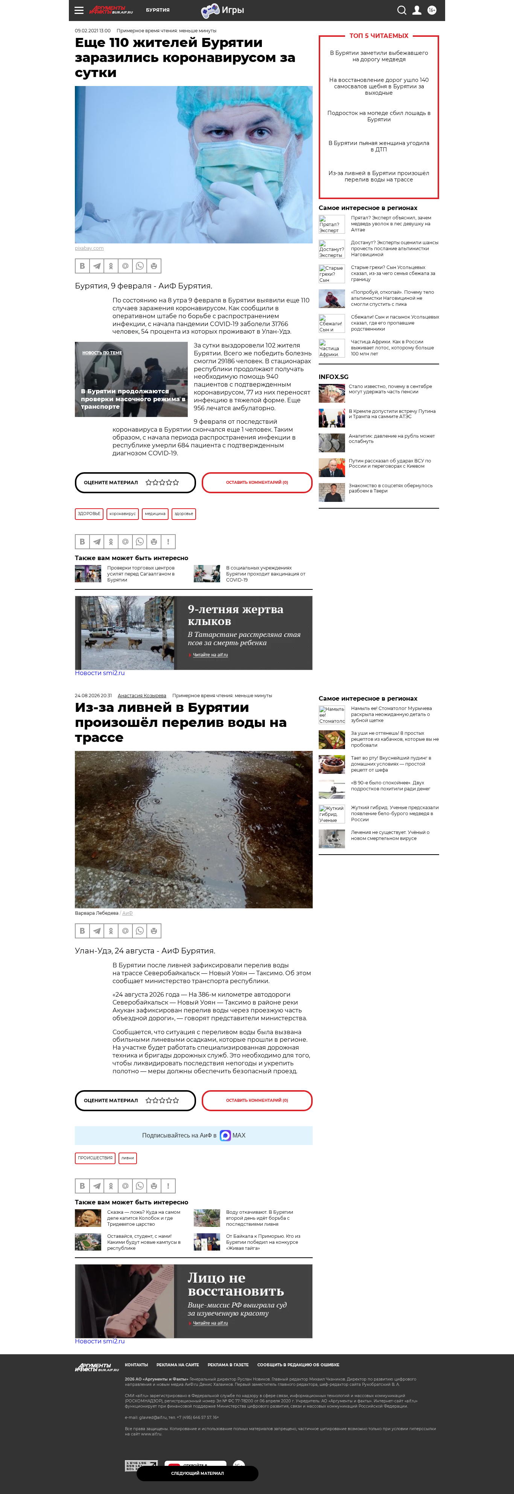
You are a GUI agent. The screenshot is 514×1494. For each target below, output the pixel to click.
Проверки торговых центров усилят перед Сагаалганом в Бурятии (141, 574)
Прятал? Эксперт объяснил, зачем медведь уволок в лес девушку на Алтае (391, 224)
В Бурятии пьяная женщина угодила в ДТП (378, 146)
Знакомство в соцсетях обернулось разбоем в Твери (391, 488)
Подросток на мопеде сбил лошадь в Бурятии (379, 116)
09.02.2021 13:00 (93, 30)
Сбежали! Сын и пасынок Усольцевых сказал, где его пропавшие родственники (395, 323)
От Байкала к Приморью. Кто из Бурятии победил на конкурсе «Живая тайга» (263, 1242)
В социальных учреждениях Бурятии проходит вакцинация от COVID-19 (266, 574)
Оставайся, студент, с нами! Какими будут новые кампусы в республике (144, 1242)
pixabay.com (89, 248)
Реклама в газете (228, 1365)
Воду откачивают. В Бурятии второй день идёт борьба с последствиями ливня (259, 1218)
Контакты (136, 1365)
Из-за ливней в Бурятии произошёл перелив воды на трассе (378, 176)
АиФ (127, 913)
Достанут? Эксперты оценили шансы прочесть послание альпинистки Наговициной (394, 248)
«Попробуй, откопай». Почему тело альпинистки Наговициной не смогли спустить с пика (392, 298)
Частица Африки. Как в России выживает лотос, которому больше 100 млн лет (392, 348)
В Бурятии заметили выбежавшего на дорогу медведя (379, 56)
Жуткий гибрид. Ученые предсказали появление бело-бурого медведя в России (395, 813)
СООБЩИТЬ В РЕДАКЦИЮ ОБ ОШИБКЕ (298, 1365)
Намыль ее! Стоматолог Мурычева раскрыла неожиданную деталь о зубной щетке (391, 714)
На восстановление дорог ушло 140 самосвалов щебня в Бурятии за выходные (379, 86)
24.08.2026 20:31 (93, 695)
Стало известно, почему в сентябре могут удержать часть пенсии (390, 389)
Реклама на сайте (178, 1365)
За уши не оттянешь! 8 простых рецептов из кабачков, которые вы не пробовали (395, 739)
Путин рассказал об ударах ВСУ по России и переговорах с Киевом (390, 463)
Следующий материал (197, 1473)
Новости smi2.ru (100, 673)
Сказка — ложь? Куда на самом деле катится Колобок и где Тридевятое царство (143, 1218)
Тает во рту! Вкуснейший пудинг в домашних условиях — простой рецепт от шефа (391, 764)
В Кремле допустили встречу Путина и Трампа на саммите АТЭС (392, 414)
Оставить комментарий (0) (257, 482)
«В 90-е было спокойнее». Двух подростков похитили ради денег (390, 786)
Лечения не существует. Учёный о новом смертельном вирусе (390, 835)
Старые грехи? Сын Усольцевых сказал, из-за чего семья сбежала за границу (393, 273)
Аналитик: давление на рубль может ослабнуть (392, 439)
